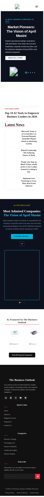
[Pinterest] (25, 402)
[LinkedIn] (6, 402)
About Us (7, 418)
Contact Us (8, 429)
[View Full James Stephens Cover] (22, 279)
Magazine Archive (10, 422)
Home (6, 415)
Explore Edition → (22, 240)
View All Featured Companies (22, 359)
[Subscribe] (37, 480)
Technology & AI (9, 447)
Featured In (8, 426)
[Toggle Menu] (36, 6)
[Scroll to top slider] (22, 247)
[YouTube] (20, 402)
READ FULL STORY (15, 58)
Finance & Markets (10, 450)
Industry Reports (9, 458)
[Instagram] (15, 402)
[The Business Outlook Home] (17, 6)
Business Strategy (10, 443)
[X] (11, 402)
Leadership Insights (10, 454)
